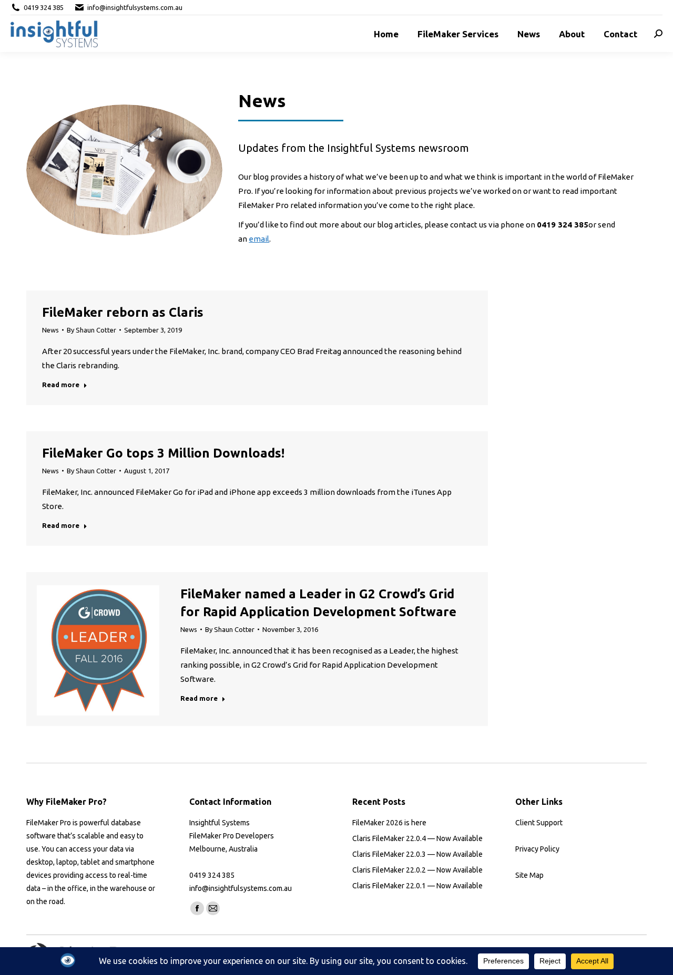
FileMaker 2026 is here (389, 822)
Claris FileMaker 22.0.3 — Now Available (417, 854)
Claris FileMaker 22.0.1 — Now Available (417, 885)
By (91, 330)
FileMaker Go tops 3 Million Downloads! (163, 453)
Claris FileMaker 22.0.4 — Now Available (417, 838)
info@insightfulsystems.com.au (134, 7)
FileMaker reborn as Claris (122, 312)
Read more (60, 384)
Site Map (529, 875)
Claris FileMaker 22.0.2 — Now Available (417, 870)
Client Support (539, 822)
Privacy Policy (537, 849)
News (50, 330)
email (259, 238)
